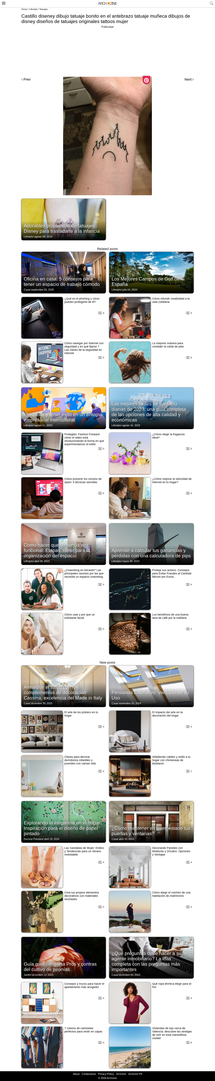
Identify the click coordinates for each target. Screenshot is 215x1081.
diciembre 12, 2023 (42, 975)
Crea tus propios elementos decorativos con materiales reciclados (81, 896)
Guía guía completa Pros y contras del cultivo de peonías (60, 966)
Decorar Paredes (33, 839)
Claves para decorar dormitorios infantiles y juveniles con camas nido (80, 760)
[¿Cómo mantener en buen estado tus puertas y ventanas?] (151, 821)
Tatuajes (43, 9)
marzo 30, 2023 (130, 561)
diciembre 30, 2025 (41, 703)
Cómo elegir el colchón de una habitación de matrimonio (171, 894)
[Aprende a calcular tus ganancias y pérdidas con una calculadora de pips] (151, 543)
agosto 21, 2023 (43, 425)
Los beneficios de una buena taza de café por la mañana (170, 616)
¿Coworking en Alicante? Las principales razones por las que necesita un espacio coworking (84, 573)
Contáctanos (89, 1074)
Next (188, 79)
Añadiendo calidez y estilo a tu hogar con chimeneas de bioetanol (171, 760)
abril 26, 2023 (42, 561)
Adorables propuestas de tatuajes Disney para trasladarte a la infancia (62, 228)
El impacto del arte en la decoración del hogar (167, 714)
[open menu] (3, 2)
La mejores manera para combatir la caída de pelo (168, 345)
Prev (27, 79)
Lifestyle (33, 9)
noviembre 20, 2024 (130, 703)
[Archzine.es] (107, 4)
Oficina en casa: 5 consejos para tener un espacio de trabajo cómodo (62, 281)
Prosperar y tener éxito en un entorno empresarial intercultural (63, 417)
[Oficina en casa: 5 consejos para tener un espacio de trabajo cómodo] (63, 272)
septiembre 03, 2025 (42, 289)
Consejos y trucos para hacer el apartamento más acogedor (84, 985)
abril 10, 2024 (126, 839)
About (76, 1074)
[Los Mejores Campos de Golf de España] (151, 272)
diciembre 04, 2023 (129, 975)
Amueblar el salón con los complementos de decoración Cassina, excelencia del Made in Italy (63, 692)
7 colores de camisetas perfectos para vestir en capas (83, 1030)
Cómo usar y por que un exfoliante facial (79, 616)
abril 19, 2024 (51, 839)
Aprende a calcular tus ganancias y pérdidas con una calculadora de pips (151, 553)
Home (24, 9)
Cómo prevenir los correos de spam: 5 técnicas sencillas (83, 480)
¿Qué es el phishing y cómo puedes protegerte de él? (81, 300)
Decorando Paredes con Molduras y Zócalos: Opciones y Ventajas (171, 851)
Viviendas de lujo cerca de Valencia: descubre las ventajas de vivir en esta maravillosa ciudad (172, 1033)
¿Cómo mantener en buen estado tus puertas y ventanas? (151, 831)
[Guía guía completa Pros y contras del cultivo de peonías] (63, 957)
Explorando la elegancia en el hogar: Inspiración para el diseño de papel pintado (62, 828)
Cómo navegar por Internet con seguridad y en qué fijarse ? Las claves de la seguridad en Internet (84, 348)
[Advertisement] (107, 51)
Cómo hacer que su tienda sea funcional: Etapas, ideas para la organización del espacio (57, 550)
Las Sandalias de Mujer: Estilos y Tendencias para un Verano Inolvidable (84, 851)
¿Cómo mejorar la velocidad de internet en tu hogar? (172, 480)
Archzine (121, 1074)
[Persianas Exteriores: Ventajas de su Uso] (151, 685)
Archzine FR (135, 1074)
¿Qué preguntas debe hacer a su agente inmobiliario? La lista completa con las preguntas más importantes (146, 961)
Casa (27, 289)
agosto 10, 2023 (131, 425)
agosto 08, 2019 (43, 236)
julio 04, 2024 (129, 289)
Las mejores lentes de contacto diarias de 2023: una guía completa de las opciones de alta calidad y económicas (149, 411)
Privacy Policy (106, 1074)
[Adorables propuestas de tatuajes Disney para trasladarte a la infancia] (63, 219)
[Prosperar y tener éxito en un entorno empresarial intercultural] (63, 407)
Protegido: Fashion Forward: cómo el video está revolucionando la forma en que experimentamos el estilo (84, 439)
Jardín (27, 975)
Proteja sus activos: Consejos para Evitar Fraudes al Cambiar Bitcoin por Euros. (172, 573)
